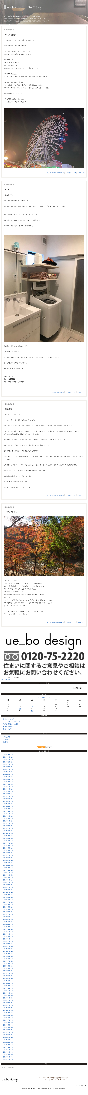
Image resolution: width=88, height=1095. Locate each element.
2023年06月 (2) (8, 789)
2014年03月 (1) (8, 1059)
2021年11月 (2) (8, 833)
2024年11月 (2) (8, 769)
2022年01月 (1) (8, 828)
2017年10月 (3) (8, 954)
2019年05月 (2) (8, 907)
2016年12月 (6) (8, 978)
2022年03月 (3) (8, 823)
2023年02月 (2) (8, 796)
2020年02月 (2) (8, 885)
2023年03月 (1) (8, 794)
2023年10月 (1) (8, 781)
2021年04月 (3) (8, 850)
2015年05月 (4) (8, 1025)
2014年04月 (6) (8, 1057)
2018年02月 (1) (8, 944)
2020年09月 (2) (8, 868)
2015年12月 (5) (8, 1008)
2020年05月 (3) (8, 877)
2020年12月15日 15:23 (58, 495)
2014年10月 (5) (8, 1042)
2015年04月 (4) (8, 1027)
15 (32, 706)
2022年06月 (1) (8, 816)
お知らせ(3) (6, 739)
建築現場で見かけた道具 (11, 724)
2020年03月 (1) (8, 882)
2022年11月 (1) (8, 804)
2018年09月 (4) (8, 927)
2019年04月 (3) (8, 909)
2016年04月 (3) (8, 998)
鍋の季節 (8, 409)
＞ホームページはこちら (7, 679)
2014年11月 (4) (8, 1040)
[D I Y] (44, 288)
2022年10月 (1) (8, 806)
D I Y (8, 189)
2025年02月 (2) (8, 762)
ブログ (49, 392)
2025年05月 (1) (8, 754)
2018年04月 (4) (8, 939)
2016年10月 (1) (8, 983)
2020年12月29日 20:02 (58, 172)
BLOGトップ (80, 172)
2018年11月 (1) (8, 922)
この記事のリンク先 (70, 172)
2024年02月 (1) (8, 777)
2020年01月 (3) (8, 887)
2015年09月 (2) (8, 1015)
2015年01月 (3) (8, 1035)
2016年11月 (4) (8, 981)
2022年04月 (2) (8, 821)
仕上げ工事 (5, 1067)
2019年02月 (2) (8, 914)
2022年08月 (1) (8, 811)
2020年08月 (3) (8, 870)
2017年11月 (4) (8, 951)
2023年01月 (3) (8, 799)
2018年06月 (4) (8, 934)
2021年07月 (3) (8, 843)
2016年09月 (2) (8, 986)
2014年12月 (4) (8, 1037)
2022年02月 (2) (8, 826)
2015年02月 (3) (8, 1032)
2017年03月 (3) (8, 971)
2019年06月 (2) (8, 904)
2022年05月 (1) (8, 818)
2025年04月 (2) (8, 757)
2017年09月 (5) (8, 956)
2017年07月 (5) (8, 961)
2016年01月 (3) (8, 1005)
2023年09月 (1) (8, 784)
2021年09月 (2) (8, 838)
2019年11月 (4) (8, 892)
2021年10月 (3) (8, 836)
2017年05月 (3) (8, 966)
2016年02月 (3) (8, 1003)
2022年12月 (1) (8, 801)
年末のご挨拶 (10, 35)
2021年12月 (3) (8, 831)
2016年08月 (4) (8, 988)
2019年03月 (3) (8, 912)
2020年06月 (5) (8, 875)
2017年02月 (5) (8, 973)
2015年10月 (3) (8, 1013)
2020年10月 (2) (8, 865)
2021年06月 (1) (8, 845)
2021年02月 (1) (8, 855)
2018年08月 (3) (8, 929)
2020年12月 (44, 697)
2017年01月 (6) (8, 976)
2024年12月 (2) (8, 767)
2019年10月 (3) (8, 895)
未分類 (49, 172)
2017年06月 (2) (8, 963)
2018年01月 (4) (8, 946)
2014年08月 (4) (8, 1047)
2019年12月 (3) (8, 890)
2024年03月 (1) (8, 774)
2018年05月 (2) (8, 936)
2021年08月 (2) (8, 840)
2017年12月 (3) (8, 949)
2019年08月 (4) (8, 899)
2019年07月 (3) (8, 902)
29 (32, 711)
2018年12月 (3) (8, 919)
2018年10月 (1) (8, 924)
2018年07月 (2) (8, 931)
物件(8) (5, 742)
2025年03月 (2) (8, 759)
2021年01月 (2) (8, 858)
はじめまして (7, 729)
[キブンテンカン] (44, 546)
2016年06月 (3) (8, 993)
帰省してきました (8, 719)
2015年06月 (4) (8, 1022)
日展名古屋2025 (8, 726)
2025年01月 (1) (8, 764)
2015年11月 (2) (8, 1010)
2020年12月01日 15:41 (58, 622)
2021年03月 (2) (8, 853)
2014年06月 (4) (8, 1052)
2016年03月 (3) (8, 1000)
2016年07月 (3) (8, 990)
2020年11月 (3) (8, 863)
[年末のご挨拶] (44, 138)
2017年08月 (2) (8, 958)
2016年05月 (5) (8, 995)
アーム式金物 (11, 1067)
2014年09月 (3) (8, 1045)
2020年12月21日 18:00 (58, 392)
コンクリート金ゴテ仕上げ (11, 721)
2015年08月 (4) (8, 1017)
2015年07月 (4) (8, 1020)
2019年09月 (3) (8, 897)
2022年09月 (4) (8, 809)
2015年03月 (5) (8, 1030)
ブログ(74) (6, 737)
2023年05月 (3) (8, 791)
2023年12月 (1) (8, 779)
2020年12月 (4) (8, 860)
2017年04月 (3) (8, 968)
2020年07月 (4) (8, 872)
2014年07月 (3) (8, 1049)
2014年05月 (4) (8, 1054)
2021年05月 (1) (8, 848)
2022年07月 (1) (8, 813)
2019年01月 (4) (8, 917)
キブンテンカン (11, 512)
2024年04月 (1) (8, 772)
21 (20, 709)
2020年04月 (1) (8, 880)
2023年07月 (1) (8, 786)
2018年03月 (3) (8, 941)
